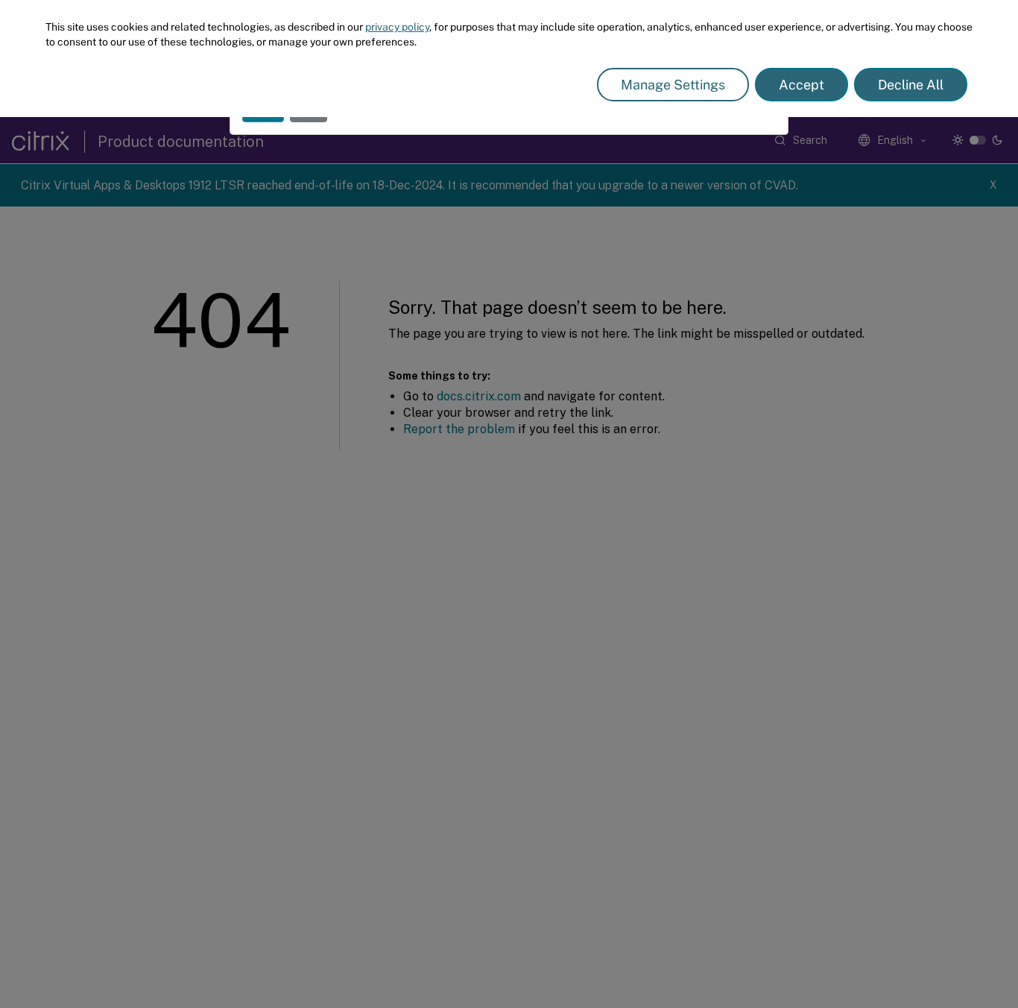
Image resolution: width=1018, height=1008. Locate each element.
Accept (801, 84)
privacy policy (397, 27)
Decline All (910, 84)
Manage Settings (673, 84)
